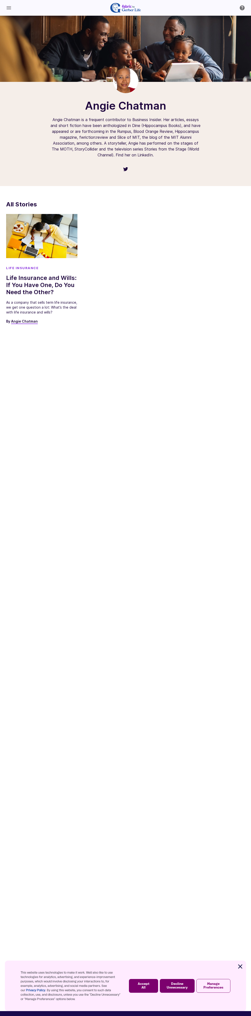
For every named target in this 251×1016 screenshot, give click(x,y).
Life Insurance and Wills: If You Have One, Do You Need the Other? (41, 285)
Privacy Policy (35, 990)
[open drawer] (9, 8)
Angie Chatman (24, 321)
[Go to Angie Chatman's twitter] (125, 169)
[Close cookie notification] (240, 966)
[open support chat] (242, 8)
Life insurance (22, 268)
